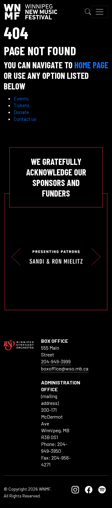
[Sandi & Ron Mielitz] (50, 257)
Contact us (25, 119)
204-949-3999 (56, 361)
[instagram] (75, 489)
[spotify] (102, 489)
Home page (91, 65)
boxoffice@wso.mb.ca (64, 368)
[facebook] (88, 489)
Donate (21, 112)
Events (21, 98)
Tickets (22, 105)
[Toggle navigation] (99, 12)
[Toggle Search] (88, 12)
